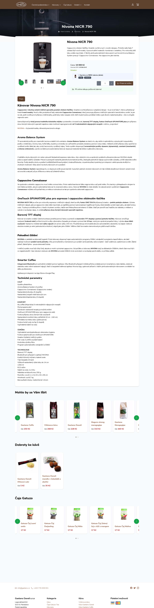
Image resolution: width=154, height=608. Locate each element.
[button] (40, 4)
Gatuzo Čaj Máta (75, 526)
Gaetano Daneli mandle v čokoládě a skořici (51, 479)
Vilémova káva (51, 425)
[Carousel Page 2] (43, 87)
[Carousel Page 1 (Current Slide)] (41, 87)
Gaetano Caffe (27, 425)
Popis (21, 99)
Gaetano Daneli (75, 425)
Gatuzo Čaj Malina (123, 526)
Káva (48, 602)
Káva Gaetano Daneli (86, 604)
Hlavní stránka (65, 32)
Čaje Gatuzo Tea (53, 604)
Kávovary (77, 32)
